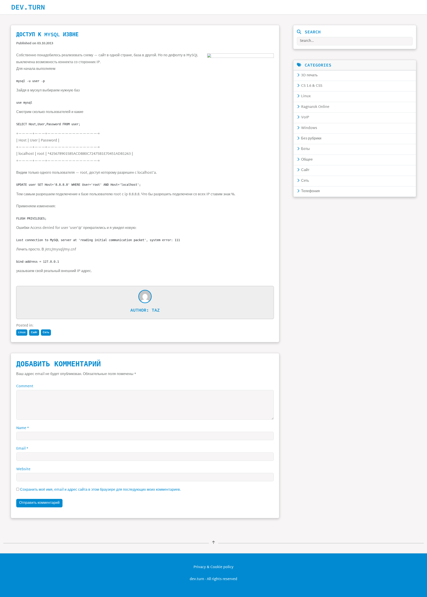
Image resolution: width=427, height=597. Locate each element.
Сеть (304, 181)
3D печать (309, 75)
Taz (156, 310)
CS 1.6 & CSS (311, 86)
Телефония (310, 191)
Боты (305, 149)
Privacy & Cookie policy (213, 567)
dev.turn (28, 7)
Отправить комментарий (39, 503)
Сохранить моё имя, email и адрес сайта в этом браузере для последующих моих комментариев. (100, 490)
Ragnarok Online (314, 107)
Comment (24, 386)
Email (22, 449)
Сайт (304, 170)
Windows (308, 128)
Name (22, 428)
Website (23, 469)
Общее (306, 160)
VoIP (304, 117)
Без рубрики (310, 138)
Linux (305, 96)
